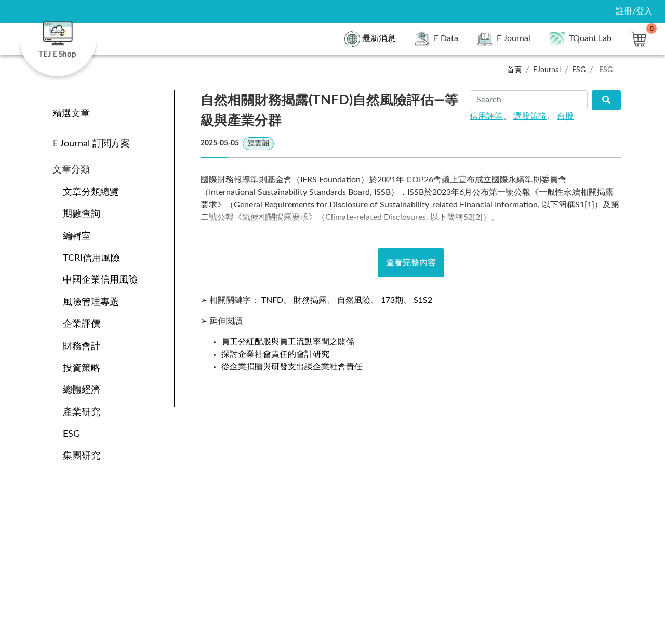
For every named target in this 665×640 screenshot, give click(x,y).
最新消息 (378, 38)
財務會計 (81, 346)
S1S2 (423, 300)
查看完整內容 (411, 263)
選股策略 (530, 116)
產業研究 (81, 412)
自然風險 (353, 300)
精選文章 (71, 113)
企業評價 (81, 323)
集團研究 (81, 455)
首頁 (514, 70)
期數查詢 (81, 213)
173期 (392, 300)
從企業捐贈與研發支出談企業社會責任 (292, 367)
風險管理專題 (91, 302)
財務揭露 (310, 300)
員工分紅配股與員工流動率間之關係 (287, 342)
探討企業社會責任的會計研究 (275, 354)
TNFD (272, 300)
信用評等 (486, 116)
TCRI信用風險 (91, 258)
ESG (71, 434)
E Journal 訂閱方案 (91, 143)
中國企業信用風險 (100, 279)
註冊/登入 (634, 11)
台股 (565, 116)
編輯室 (77, 236)
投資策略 (81, 368)
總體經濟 (81, 389)
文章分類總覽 (91, 192)
